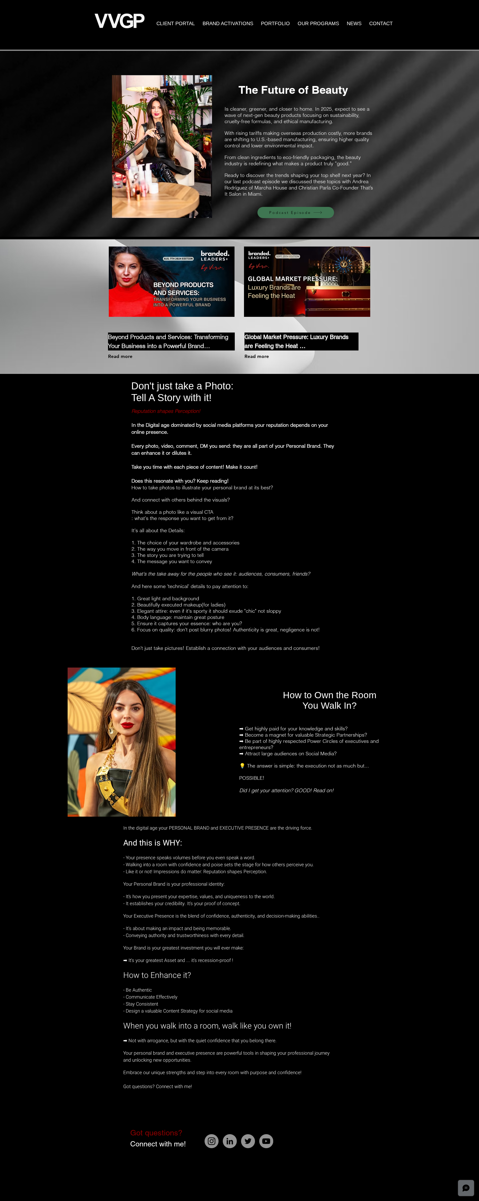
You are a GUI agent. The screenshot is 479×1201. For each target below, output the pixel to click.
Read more (120, 356)
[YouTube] (266, 1141)
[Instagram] (212, 1141)
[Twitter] (248, 1141)
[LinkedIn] (230, 1141)
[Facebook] (292, 1163)
